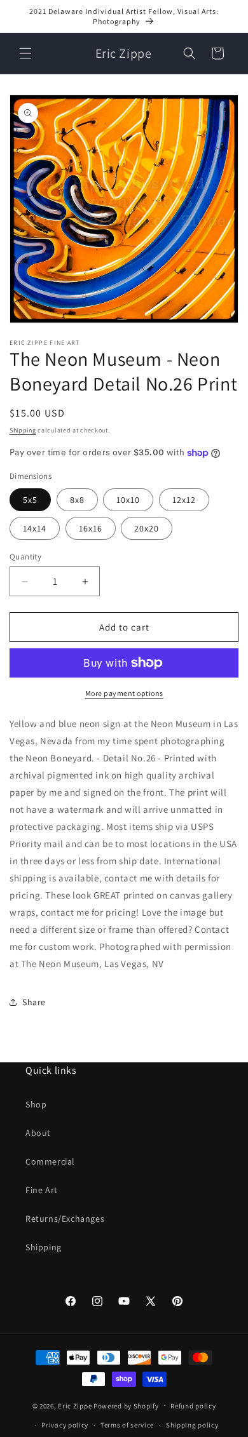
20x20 (146, 528)
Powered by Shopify (126, 1405)
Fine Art (41, 1190)
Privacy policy (64, 1424)
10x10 (128, 499)
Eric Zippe (75, 1405)
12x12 (184, 499)
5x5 (30, 499)
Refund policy (193, 1405)
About (38, 1133)
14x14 (34, 528)
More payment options (124, 693)
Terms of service (127, 1424)
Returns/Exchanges (64, 1218)
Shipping (23, 430)
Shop (35, 1104)
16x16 (90, 528)
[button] (25, 53)
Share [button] (34, 1002)
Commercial (50, 1161)
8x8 (77, 499)
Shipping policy (192, 1424)
